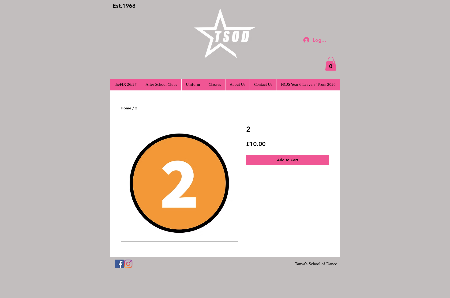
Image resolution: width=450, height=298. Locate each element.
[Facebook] (119, 264)
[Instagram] (128, 264)
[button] (331, 64)
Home (126, 108)
